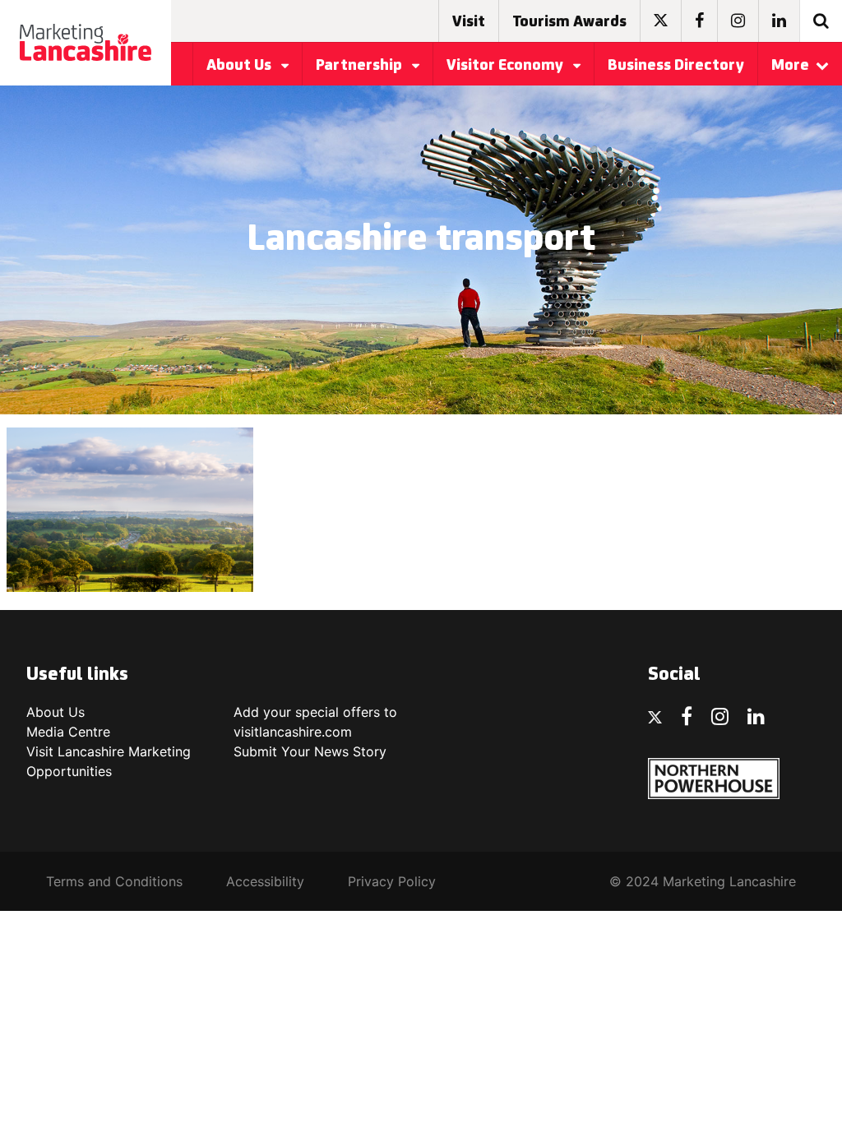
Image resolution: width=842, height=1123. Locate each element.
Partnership (360, 66)
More (790, 66)
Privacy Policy (392, 881)
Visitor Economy (506, 66)
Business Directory (676, 66)
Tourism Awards (569, 22)
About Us (240, 66)
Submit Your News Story (310, 751)
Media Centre (68, 731)
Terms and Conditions (114, 881)
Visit (468, 22)
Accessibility (265, 881)
